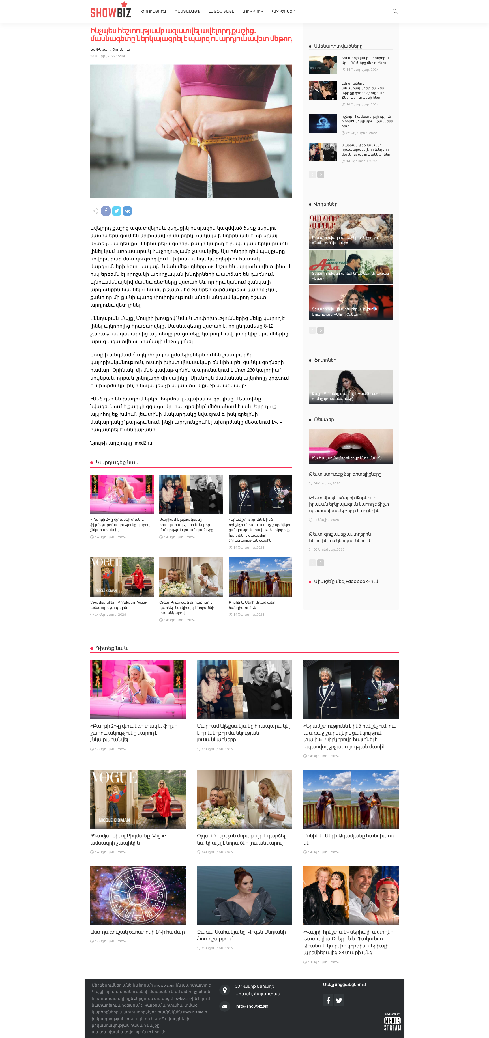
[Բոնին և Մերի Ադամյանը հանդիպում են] (260, 577)
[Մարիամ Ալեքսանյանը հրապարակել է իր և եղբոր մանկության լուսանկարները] (191, 494)
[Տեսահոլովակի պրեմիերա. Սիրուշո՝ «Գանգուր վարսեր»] (351, 231)
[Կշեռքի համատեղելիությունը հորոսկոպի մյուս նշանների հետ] (323, 123)
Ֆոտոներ (325, 360)
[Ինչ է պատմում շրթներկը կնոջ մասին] (351, 446)
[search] (395, 11)
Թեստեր (324, 419)
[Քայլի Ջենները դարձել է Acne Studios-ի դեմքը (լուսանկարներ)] (351, 387)
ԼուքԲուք (252, 11)
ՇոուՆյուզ (121, 49)
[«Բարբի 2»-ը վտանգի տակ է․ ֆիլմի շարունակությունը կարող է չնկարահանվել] (122, 494)
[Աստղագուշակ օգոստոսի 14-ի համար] (138, 895)
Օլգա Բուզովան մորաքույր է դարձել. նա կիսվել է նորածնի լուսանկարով (186, 607)
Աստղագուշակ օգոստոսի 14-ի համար (137, 932)
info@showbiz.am (251, 1006)
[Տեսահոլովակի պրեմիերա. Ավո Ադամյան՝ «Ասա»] (351, 267)
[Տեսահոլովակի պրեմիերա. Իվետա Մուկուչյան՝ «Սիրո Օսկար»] (351, 302)
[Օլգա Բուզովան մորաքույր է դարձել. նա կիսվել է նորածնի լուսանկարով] (191, 577)
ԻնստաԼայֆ (187, 11)
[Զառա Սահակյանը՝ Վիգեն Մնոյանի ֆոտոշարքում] (244, 895)
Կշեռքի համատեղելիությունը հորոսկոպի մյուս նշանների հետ (367, 121)
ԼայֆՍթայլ (221, 11)
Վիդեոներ (283, 11)
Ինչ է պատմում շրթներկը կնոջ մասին (346, 458)
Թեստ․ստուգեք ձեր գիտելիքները (345, 474)
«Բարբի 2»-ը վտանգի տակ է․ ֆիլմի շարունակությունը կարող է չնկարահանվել (121, 524)
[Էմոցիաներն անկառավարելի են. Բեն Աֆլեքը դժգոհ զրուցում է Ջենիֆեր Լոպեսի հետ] (323, 90)
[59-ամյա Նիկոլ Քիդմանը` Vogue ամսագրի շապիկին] (122, 577)
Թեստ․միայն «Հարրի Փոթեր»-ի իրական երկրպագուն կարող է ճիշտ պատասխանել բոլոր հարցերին (349, 504)
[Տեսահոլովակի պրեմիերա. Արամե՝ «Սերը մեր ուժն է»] (323, 65)
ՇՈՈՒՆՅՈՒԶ (153, 11)
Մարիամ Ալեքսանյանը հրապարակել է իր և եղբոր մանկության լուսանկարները (186, 524)
